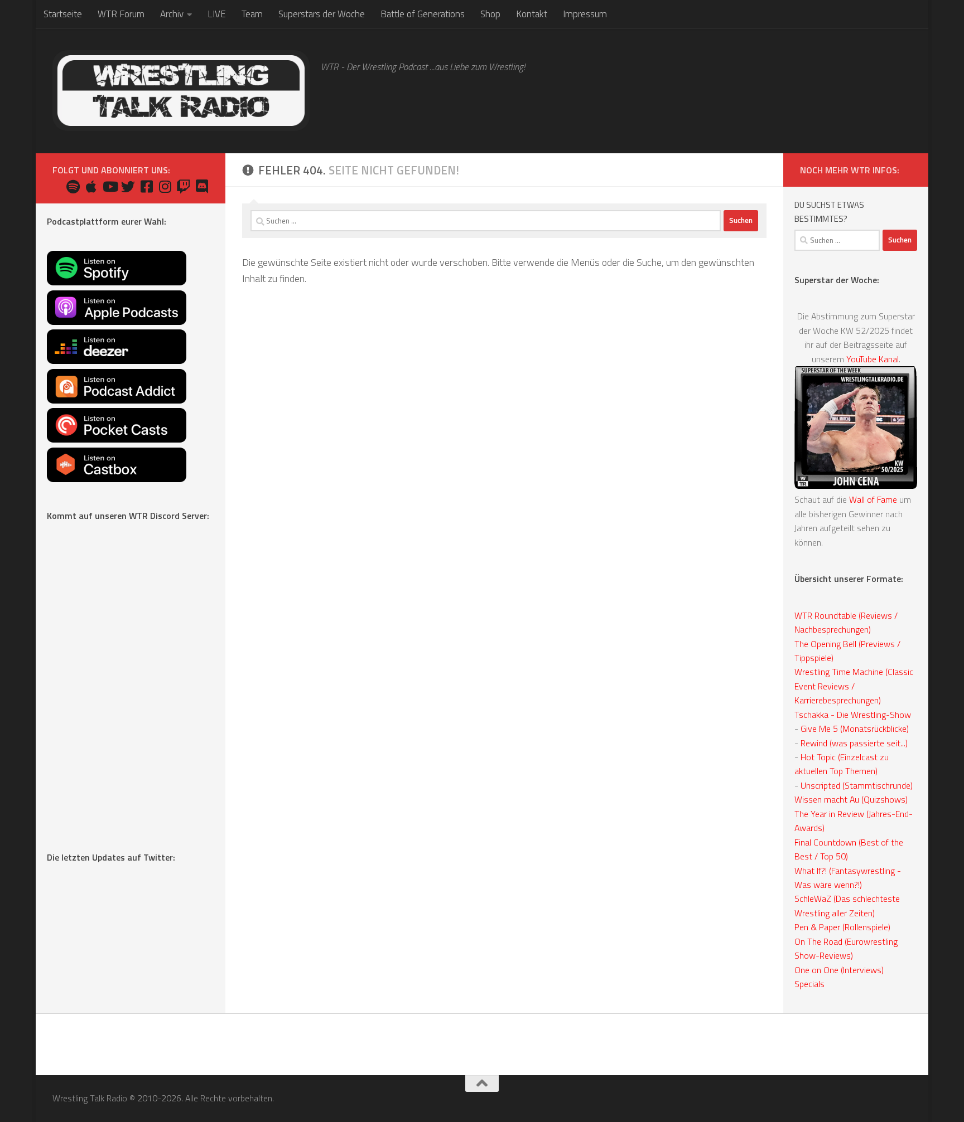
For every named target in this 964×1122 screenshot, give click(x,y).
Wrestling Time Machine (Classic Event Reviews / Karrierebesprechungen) (853, 686)
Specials (809, 983)
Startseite (63, 14)
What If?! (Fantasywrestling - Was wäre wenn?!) (847, 877)
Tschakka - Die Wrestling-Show (852, 714)
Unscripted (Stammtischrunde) (857, 785)
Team (252, 14)
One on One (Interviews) (839, 970)
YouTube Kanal (872, 359)
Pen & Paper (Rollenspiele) (842, 927)
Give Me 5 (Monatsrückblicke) (855, 728)
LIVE (217, 14)
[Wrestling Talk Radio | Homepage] (181, 90)
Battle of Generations (422, 14)
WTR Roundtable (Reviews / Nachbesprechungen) (846, 622)
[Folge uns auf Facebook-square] (146, 186)
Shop (490, 14)
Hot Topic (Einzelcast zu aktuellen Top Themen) (841, 764)
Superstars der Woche (321, 14)
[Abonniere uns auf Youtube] (110, 186)
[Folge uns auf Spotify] (73, 186)
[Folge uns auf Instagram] (165, 186)
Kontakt (531, 14)
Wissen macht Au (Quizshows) (851, 799)
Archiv (172, 14)
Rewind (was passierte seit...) (854, 743)
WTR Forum (121, 14)
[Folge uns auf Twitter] (128, 186)
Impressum (585, 14)
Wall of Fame (873, 499)
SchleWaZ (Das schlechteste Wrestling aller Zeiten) (847, 905)
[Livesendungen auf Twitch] (183, 186)
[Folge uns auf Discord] (202, 186)
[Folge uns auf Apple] (91, 186)
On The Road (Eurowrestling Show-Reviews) (846, 948)
